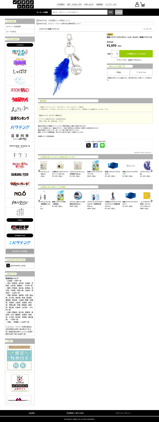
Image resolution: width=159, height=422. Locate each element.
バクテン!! (43, 29)
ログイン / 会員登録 (13, 26)
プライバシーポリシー (123, 413)
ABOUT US (11, 274)
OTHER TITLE (20, 235)
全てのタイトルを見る (19, 251)
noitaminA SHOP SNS (15, 260)
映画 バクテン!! (53, 29)
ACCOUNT (11, 21)
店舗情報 (99, 4)
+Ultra (19, 220)
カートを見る (11, 31)
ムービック (147, 29)
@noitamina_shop (18, 265)
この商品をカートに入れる (136, 54)
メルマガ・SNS (110, 4)
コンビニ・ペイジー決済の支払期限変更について (64, 23)
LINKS (9, 341)
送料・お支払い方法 (74, 4)
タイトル (142, 72)
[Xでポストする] (88, 145)
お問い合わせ (89, 4)
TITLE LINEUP (12, 39)
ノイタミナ (20, 45)
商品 (119, 72)
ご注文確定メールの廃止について (59, 20)
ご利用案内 (61, 4)
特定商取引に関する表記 (75, 413)
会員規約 (32, 413)
